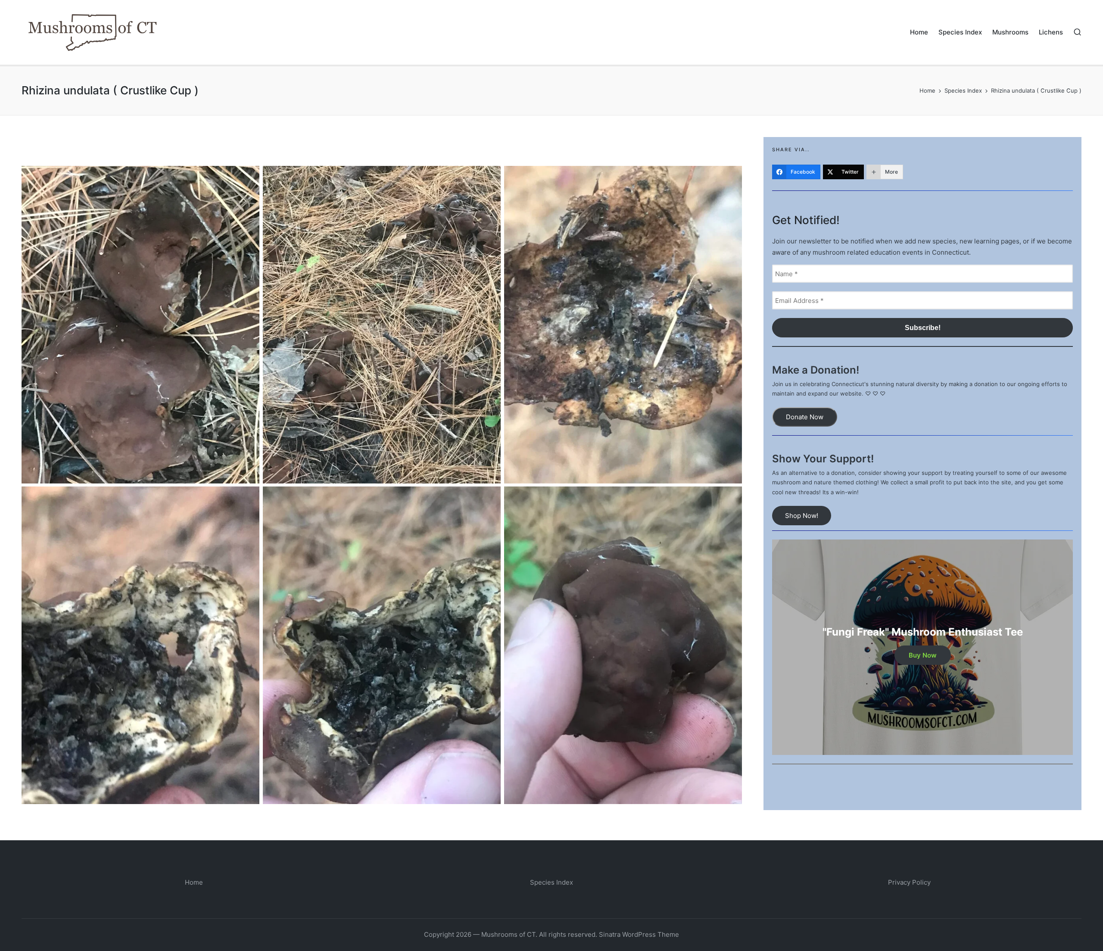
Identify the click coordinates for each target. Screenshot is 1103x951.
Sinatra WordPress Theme (639, 934)
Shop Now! (801, 515)
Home (194, 882)
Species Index (551, 882)
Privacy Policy (909, 882)
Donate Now (804, 417)
